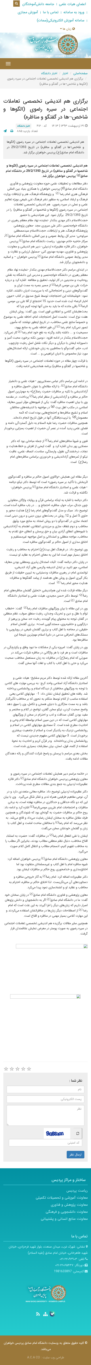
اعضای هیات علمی (72, 4)
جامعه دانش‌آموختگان (38, 4)
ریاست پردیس (77, 1190)
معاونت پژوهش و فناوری (69, 1204)
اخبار (65, 73)
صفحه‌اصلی (80, 73)
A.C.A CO (33, 1357)
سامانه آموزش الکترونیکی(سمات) (60, 20)
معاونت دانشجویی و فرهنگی (67, 1212)
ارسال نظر (76, 1154)
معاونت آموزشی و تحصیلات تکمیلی (62, 1197)
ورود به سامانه (73, 12)
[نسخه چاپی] (12, 131)
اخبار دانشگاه (49, 73)
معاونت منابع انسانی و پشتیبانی (64, 1219)
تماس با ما (51, 12)
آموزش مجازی (28, 12)
